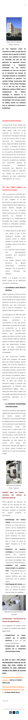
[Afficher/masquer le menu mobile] (25, 4)
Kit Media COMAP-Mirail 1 (12, 692)
